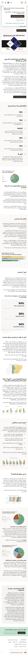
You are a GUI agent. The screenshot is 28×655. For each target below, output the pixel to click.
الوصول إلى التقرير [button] (22, 30)
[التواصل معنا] (2, 2)
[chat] (25, 652)
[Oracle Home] (22, 3)
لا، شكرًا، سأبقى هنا (20, 19)
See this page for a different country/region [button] (15, 23)
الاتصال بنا (16, 646)
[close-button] (1, 652)
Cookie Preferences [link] (22, 642)
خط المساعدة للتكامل (22, 646)
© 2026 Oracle (23, 639)
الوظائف (9, 642)
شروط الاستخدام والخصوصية (13, 639)
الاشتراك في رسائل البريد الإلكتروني (20, 644)
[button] (25, 2)
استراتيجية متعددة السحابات (11, 617)
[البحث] (11, 2)
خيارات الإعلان (15, 642)
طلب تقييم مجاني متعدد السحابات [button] (19, 96)
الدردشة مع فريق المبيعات (16, 652)
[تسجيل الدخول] (5, 2)
